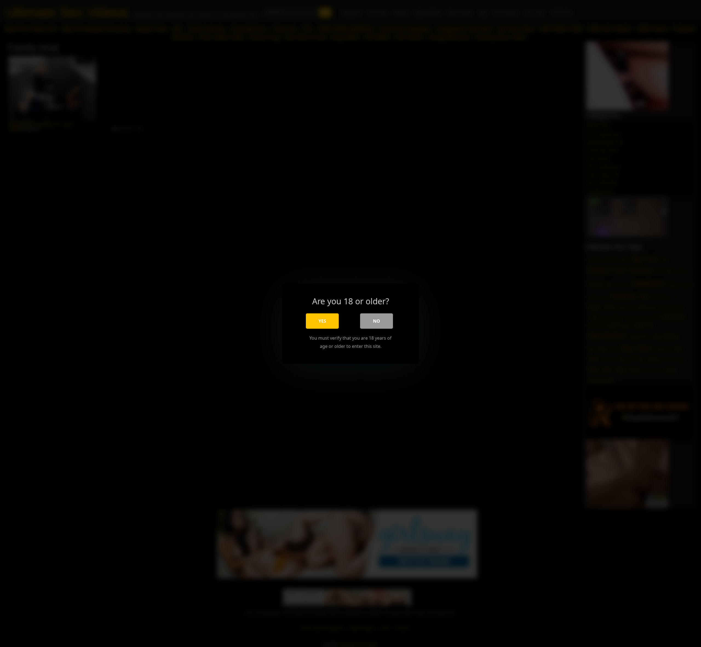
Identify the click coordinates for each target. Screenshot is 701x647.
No (376, 321)
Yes (322, 321)
